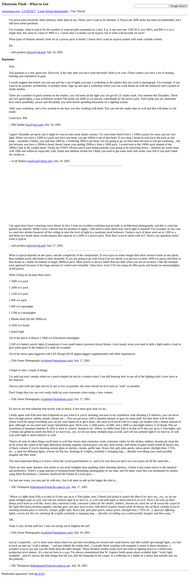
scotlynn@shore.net (39, 161)
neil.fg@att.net (36, 52)
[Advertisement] (95, 195)
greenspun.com (11, 11)
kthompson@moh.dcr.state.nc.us (50, 487)
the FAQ (40, 573)
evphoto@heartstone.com (57, 360)
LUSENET (29, 11)
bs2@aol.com (34, 124)
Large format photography (53, 11)
